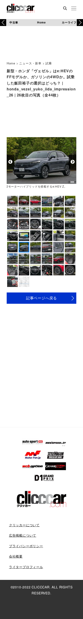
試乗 (48, 63)
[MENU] (73, 9)
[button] (80, 22)
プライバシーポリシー (26, 546)
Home (41, 22)
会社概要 (16, 556)
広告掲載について (22, 535)
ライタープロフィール (26, 566)
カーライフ (69, 22)
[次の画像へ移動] (72, 161)
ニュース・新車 (30, 63)
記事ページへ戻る (41, 298)
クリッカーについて (24, 525)
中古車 (13, 22)
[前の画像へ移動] (10, 161)
